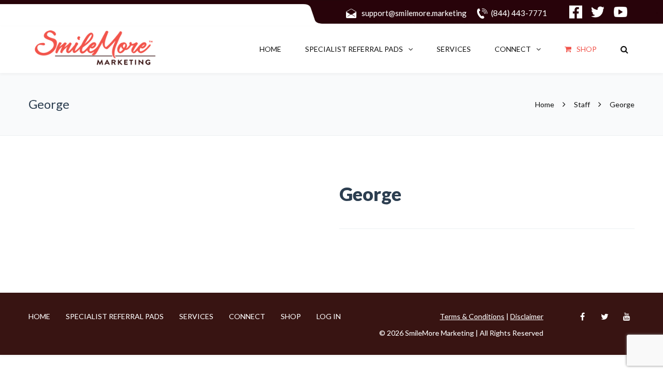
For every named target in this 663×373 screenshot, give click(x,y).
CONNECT (513, 49)
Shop (586, 49)
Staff (582, 104)
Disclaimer (526, 316)
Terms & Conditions (472, 316)
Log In (328, 316)
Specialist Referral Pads (354, 49)
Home (270, 49)
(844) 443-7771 (519, 13)
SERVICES (454, 49)
